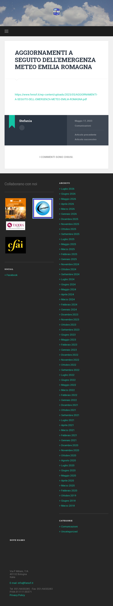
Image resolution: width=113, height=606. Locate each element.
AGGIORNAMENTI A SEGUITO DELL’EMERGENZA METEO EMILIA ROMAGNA (55, 60)
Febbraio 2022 (69, 395)
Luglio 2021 (67, 420)
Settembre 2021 (70, 415)
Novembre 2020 (70, 450)
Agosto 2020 (68, 460)
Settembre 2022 (70, 369)
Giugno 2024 (68, 284)
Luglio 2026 (67, 188)
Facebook (12, 275)
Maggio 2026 (68, 198)
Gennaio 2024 (69, 309)
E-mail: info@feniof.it (21, 582)
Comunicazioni (83, 125)
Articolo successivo (86, 139)
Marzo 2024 (68, 299)
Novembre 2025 (70, 224)
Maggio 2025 (68, 244)
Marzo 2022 (68, 390)
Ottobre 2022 (68, 364)
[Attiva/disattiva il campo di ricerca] (106, 31)
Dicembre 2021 (69, 405)
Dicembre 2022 (69, 354)
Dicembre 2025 (69, 219)
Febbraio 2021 (69, 435)
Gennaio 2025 (69, 259)
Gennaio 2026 (69, 213)
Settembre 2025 (70, 234)
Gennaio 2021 (69, 440)
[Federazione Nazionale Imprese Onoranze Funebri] (56, 13)
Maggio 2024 (68, 289)
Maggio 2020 (68, 475)
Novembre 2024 (70, 264)
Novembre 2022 (70, 359)
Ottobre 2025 (68, 229)
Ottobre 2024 (68, 269)
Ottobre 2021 (68, 410)
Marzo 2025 (68, 249)
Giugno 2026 (68, 193)
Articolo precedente (85, 134)
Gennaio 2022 (69, 400)
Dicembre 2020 (69, 445)
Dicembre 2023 (69, 314)
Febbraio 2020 (69, 490)
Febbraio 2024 (69, 304)
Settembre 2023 (70, 329)
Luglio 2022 (67, 374)
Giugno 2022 (68, 379)
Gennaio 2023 (69, 349)
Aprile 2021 (67, 425)
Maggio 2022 (68, 384)
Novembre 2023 (70, 319)
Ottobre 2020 (68, 455)
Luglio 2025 (67, 239)
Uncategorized (69, 531)
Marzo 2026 (68, 208)
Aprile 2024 (67, 294)
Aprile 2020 (67, 480)
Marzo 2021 (68, 430)
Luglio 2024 (67, 279)
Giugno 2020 (68, 470)
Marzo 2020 (68, 485)
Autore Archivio (22, 127)
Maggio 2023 (68, 339)
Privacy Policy (17, 595)
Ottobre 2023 (68, 324)
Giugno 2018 (68, 500)
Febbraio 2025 (69, 254)
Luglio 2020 (67, 465)
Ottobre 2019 (68, 495)
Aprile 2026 (67, 203)
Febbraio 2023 (69, 344)
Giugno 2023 (68, 334)
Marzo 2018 (68, 505)
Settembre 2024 (70, 274)
